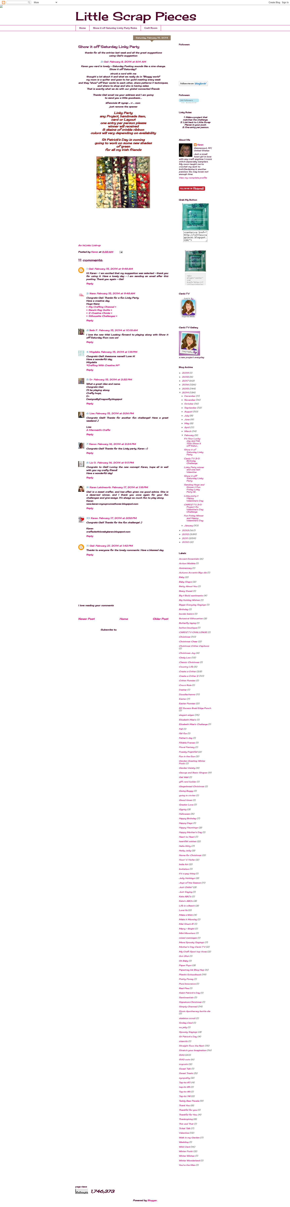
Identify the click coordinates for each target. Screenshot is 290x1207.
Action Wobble (187, 563)
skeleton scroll (187, 1018)
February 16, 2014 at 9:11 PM (115, 462)
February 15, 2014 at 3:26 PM (114, 413)
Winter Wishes (187, 1156)
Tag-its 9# (184, 1096)
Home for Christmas (190, 855)
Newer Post (86, 618)
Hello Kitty (185, 846)
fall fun (183, 733)
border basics (186, 614)
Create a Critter (187, 671)
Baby (181, 577)
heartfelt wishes (187, 841)
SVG (181, 1055)
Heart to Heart (187, 837)
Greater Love (186, 804)
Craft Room (150, 28)
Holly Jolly (185, 850)
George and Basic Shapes (193, 772)
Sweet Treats (186, 1073)
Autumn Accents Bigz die (193, 572)
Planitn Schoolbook (190, 974)
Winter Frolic (186, 1151)
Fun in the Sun (187, 756)
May (187, 423)
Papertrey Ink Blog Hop (191, 970)
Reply (89, 283)
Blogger (152, 1200)
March (188, 431)
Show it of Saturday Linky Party (193, 452)
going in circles (187, 795)
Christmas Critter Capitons (194, 646)
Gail (106, 61)
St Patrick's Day (188, 1036)
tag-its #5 (184, 1087)
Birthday (183, 609)
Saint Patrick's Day (189, 993)
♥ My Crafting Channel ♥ (101, 306)
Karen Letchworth (100, 487)
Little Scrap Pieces (136, 16)
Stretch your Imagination (192, 1050)
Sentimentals (186, 997)
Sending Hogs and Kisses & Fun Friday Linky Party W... (194, 488)
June (187, 419)
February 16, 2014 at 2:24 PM (117, 444)
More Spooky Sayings (191, 942)
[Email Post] (120, 251)
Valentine (184, 1133)
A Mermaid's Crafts (98, 430)
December (190, 396)
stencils (183, 1041)
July (187, 415)
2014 (185, 392)
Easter (182, 699)
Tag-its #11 (184, 1082)
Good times (185, 800)
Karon (92, 444)
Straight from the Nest (191, 1045)
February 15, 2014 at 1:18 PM (119, 352)
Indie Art (183, 864)
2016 (185, 384)
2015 (185, 388)
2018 (185, 377)
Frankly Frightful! (188, 752)
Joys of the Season (190, 882)
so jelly (183, 1027)
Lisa (92, 413)
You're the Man (187, 1165)
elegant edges (186, 715)
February (189, 435)
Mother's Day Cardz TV (192, 947)
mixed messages (188, 938)
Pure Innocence (187, 983)
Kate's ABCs (186, 901)
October (189, 403)
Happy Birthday (187, 818)
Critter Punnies (187, 680)
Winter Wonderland (189, 1160)
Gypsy (182, 809)
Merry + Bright (186, 928)
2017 (185, 380)
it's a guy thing (187, 873)
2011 (185, 538)
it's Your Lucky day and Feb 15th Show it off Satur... (192, 442)
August (188, 411)
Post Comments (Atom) (131, 629)
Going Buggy (186, 791)
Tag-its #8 (184, 1091)
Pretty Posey (186, 979)
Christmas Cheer (188, 641)
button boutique (188, 627)
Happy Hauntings (188, 827)
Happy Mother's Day (190, 832)
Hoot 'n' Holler (187, 860)
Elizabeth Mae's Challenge (193, 724)
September (190, 407)
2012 (185, 534)
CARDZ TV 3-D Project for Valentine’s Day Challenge (193, 508)
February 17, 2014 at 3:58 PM (118, 518)
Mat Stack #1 (186, 924)
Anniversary (185, 568)
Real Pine (184, 988)
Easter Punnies (187, 703)
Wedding (183, 1142)
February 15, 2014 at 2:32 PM (113, 379)
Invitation (184, 869)
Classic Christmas (189, 662)
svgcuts (183, 1064)
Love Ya (183, 910)
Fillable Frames (187, 742)
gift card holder (187, 781)
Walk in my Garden (189, 1137)
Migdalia (94, 352)
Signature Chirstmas (190, 1002)
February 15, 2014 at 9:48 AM (113, 268)
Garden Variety (187, 768)
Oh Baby (183, 961)
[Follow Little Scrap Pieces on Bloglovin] (193, 85)
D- (91, 379)
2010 (186, 542)
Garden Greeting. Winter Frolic (192, 762)
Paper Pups (185, 965)
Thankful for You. (188, 1114)
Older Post (160, 618)
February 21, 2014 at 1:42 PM (114, 545)
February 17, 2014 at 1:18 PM (130, 487)
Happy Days (185, 823)
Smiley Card (185, 1023)
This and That (186, 1124)
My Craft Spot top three (193, 951)
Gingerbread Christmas (191, 786)
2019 (185, 373)
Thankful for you (188, 1110)
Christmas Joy (187, 653)
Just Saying (185, 892)
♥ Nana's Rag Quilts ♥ (99, 310)
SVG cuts (184, 1059)
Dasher (183, 689)
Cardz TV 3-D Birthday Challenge (192, 461)
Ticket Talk (184, 1128)
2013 (185, 530)
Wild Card (184, 1147)
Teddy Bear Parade (189, 1101)
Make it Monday (188, 919)
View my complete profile (193, 177)
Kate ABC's (185, 896)
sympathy (184, 1078)
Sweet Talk (185, 1068)
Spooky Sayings (188, 1032)
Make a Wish (186, 915)
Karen (94, 518)
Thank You (184, 1105)
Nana (93, 293)
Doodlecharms (187, 694)
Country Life (186, 666)
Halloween (184, 814)
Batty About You (188, 586)
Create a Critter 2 (188, 676)
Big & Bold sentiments (191, 595)
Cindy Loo (185, 657)
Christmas (184, 637)
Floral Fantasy (187, 747)
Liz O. (92, 462)
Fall (181, 729)
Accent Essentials (189, 559)
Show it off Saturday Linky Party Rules (115, 28)
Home (82, 28)
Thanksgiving (186, 1119)
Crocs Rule (185, 685)
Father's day (185, 738)
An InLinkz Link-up (89, 245)
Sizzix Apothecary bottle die (194, 1011)
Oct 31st (184, 956)
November (190, 400)
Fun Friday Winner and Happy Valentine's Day (193, 518)
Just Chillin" (185, 887)
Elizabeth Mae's (187, 719)
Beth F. (93, 330)
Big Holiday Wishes (189, 600)
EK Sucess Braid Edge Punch (195, 708)
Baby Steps (185, 582)
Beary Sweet (185, 591)
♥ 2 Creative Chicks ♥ (99, 313)
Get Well (183, 777)
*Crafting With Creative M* (102, 365)
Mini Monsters (187, 933)
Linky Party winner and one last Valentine (194, 469)
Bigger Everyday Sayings (192, 605)
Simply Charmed (188, 1006)
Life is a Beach (187, 905)
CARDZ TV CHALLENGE (193, 632)
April (187, 427)
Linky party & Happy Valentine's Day (193, 498)
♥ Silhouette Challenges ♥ (101, 316)
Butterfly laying (187, 623)
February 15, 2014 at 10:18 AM (118, 330)
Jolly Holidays (187, 878)
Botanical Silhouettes (191, 618)
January (189, 525)
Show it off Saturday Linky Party (193, 478)
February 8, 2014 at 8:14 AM (128, 61)
